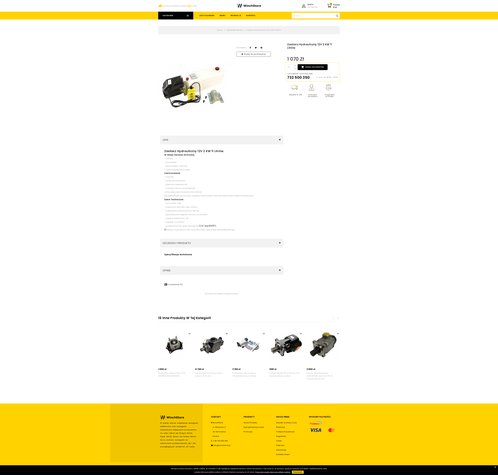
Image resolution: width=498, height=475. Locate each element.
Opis (165, 140)
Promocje (236, 15)
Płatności (280, 445)
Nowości (250, 15)
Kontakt (216, 416)
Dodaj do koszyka (312, 67)
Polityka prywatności (285, 431)
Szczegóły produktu (177, 243)
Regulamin (281, 436)
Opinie (167, 270)
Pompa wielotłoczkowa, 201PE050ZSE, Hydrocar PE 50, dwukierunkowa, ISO (320, 376)
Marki (223, 15)
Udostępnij (250, 47)
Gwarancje (281, 450)
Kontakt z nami (283, 454)
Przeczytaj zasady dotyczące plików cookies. (273, 472)
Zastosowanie (206, 15)
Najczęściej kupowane (254, 427)
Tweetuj (256, 47)
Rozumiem (297, 472)
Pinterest (261, 47)
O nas (279, 441)
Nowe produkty (250, 422)
